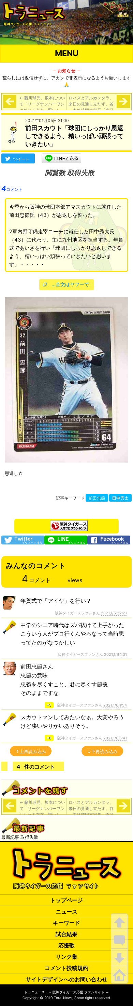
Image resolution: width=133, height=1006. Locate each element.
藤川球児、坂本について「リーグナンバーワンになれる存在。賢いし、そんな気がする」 (42, 107)
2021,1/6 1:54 (115, 705)
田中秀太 (120, 498)
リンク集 (66, 956)
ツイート (21, 159)
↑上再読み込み (30, 751)
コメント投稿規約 (66, 968)
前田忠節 (97, 498)
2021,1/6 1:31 (115, 654)
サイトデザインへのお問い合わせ (66, 979)
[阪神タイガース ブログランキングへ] (69, 524)
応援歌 (66, 945)
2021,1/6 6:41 (115, 738)
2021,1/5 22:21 (114, 613)
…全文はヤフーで (70, 284)
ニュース (66, 911)
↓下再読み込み (102, 751)
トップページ (66, 900)
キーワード (66, 922)
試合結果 (66, 934)
